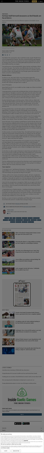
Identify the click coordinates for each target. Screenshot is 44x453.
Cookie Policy (26, 440)
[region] (22, 442)
